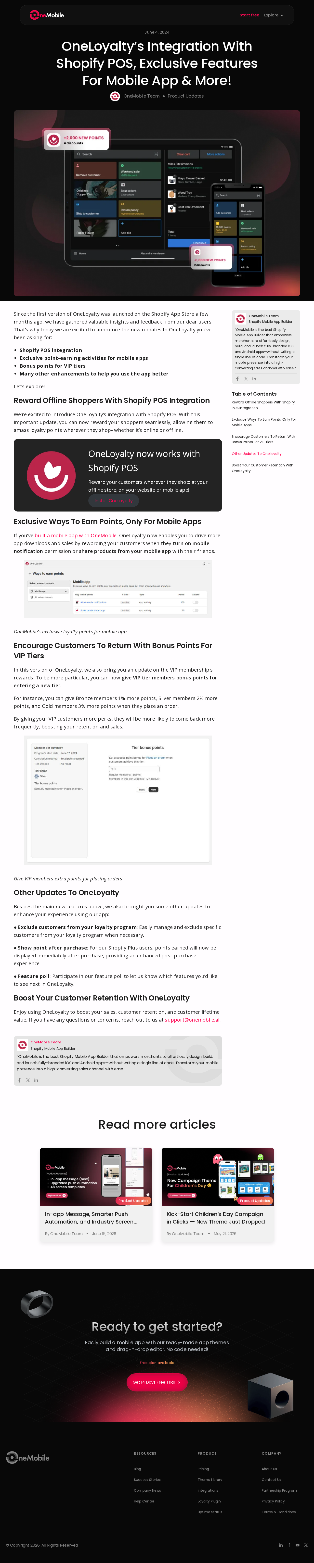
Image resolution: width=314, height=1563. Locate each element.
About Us (269, 1468)
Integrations (208, 1490)
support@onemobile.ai (192, 1019)
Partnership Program (279, 1490)
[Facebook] (289, 1545)
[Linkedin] (281, 1545)
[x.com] (306, 1545)
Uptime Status (210, 1512)
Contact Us (271, 1479)
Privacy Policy (273, 1501)
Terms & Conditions (279, 1512)
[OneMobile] (47, 15)
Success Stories (147, 1479)
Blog (137, 1468)
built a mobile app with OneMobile (76, 535)
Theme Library (210, 1479)
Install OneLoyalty (114, 501)
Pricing (203, 1468)
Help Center (144, 1501)
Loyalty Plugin (209, 1501)
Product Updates (186, 96)
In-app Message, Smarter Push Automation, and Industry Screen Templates (89, 1221)
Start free (249, 15)
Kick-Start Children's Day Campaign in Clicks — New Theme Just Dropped (216, 1217)
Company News (147, 1490)
